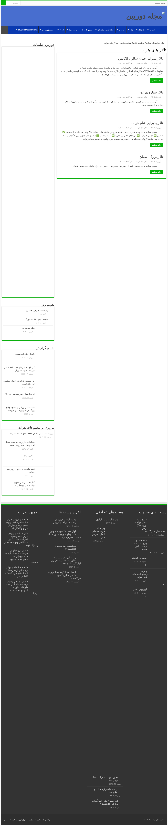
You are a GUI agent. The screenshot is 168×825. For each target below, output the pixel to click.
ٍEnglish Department (27, 29)
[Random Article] (4, 30)
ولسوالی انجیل (139, 557)
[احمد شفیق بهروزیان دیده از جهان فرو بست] (157, 544)
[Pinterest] (32, 3)
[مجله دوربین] (145, 15)
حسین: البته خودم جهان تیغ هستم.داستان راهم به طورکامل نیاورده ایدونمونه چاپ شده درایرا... (22, 587)
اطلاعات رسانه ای (105, 29)
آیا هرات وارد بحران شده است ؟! (20, 394)
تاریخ (62, 29)
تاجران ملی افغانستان (25, 354)
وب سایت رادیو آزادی (107, 519)
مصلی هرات (29, 455)
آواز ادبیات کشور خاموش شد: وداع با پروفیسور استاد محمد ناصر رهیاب (64, 534)
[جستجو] (3, 2)
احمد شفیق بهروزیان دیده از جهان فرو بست (140, 544)
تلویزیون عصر (140, 589)
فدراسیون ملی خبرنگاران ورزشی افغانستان (105, 802)
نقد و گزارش (86, 29)
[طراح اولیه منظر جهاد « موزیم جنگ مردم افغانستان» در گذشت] (157, 523)
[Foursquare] (26, 3)
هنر (131, 29)
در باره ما (73, 29)
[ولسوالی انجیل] (157, 561)
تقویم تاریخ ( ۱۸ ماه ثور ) (37, 319)
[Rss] (41, 3)
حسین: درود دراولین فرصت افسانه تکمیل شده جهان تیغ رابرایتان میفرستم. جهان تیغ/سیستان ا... (21, 556)
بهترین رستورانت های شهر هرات (139, 574)
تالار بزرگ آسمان (151, 157)
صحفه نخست (160, 3)
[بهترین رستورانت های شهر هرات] (157, 575)
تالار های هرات (141, 63)
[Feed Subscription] (58, 49)
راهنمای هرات (48, 29)
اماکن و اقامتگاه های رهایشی (131, 43)
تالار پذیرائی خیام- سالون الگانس (140, 58)
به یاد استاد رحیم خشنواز (37, 310)
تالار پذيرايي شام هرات (147, 123)
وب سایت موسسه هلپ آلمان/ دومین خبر (98, 533)
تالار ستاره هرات (151, 92)
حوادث (122, 29)
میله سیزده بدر (28, 328)
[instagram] (23, 3)
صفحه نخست (161, 29)
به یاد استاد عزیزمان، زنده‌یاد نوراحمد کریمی (64, 521)
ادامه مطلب (156, 80)
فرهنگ (141, 29)
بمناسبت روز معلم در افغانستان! (65, 547)
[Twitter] (35, 3)
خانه (162, 43)
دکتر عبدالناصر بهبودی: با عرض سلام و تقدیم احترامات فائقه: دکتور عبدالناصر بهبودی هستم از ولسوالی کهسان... (21, 539)
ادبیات (152, 29)
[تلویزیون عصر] (157, 593)
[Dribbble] (29, 3)
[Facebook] (38, 3)
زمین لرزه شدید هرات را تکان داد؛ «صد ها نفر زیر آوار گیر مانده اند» (66, 560)
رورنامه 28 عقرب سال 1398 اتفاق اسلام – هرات (31, 433)
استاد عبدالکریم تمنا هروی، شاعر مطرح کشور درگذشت (64, 575)
